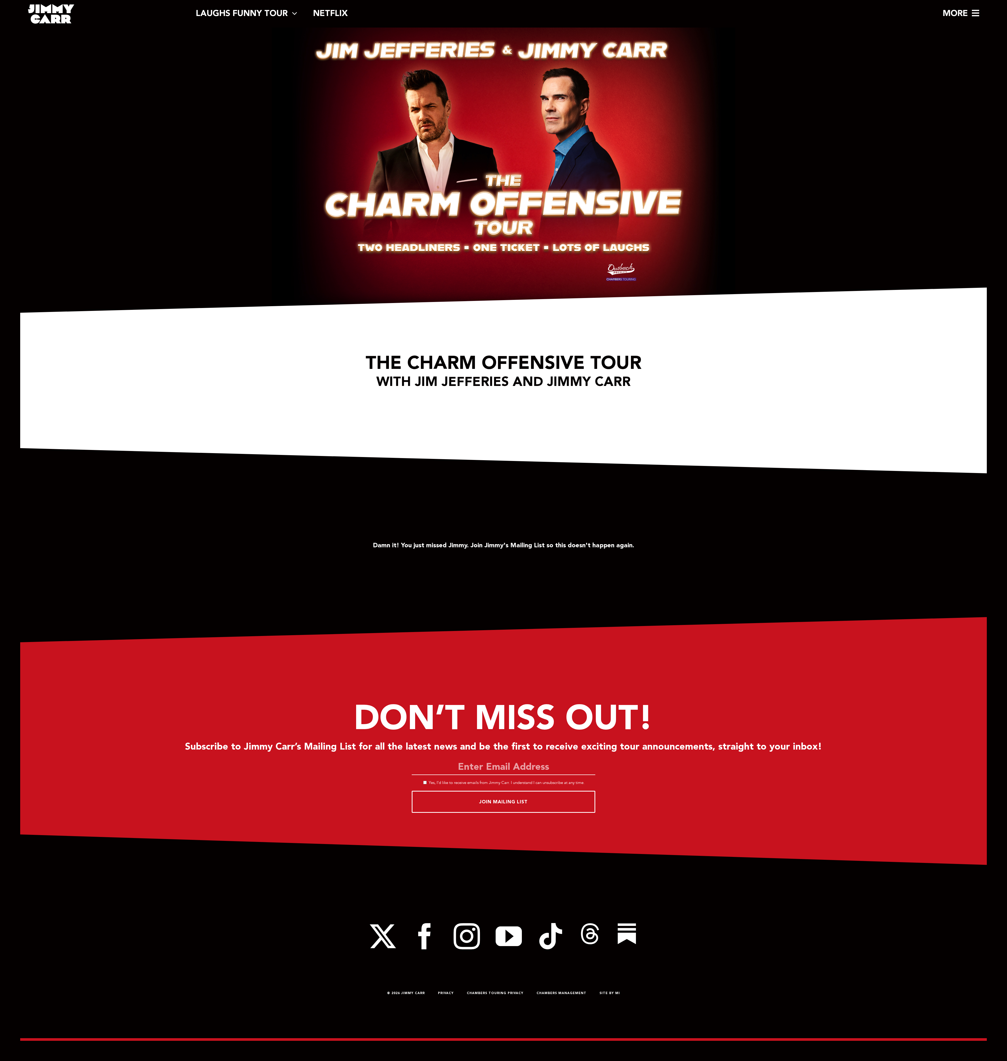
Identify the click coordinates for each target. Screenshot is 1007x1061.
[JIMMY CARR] (51, 6)
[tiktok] (551, 936)
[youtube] (509, 936)
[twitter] (383, 936)
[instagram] (467, 936)
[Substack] (626, 936)
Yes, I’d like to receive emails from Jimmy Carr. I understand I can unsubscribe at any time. (507, 782)
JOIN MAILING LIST (503, 801)
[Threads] (590, 936)
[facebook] (425, 936)
